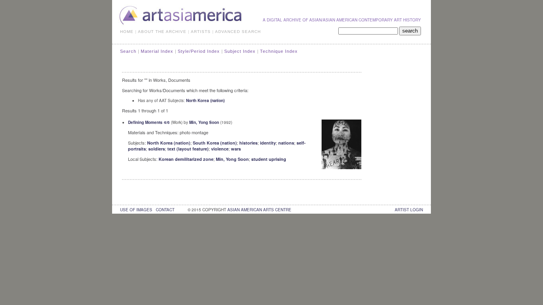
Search (128, 51)
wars (236, 149)
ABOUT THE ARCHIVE (162, 31)
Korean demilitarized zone (186, 159)
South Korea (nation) (215, 143)
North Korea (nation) (205, 100)
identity (268, 143)
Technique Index (279, 51)
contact (165, 209)
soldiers (156, 149)
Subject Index (240, 51)
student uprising (268, 159)
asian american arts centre (259, 209)
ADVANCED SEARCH (238, 31)
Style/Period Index (199, 51)
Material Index (157, 51)
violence (220, 149)
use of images (136, 209)
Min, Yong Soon (204, 122)
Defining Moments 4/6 (149, 122)
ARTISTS (201, 31)
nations (286, 143)
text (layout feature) (188, 149)
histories (248, 143)
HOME (127, 31)
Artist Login (409, 209)
